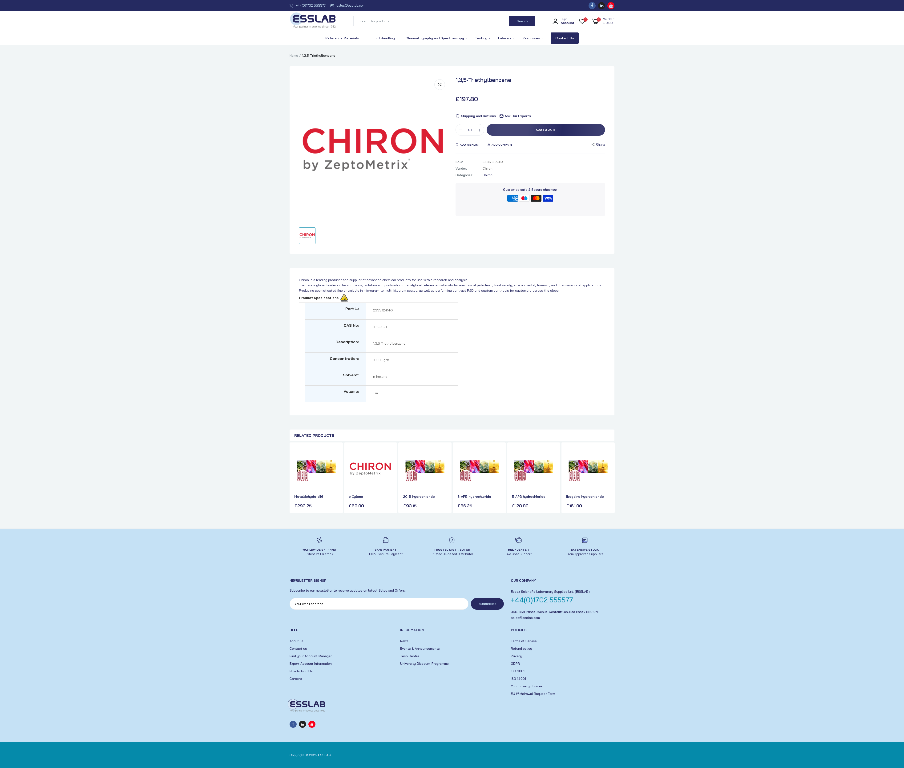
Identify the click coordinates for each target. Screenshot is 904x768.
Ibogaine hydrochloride (585, 496)
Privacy (516, 656)
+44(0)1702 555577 (311, 5)
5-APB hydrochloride (528, 496)
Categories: (464, 175)
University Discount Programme (424, 663)
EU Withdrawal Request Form (533, 694)
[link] (334, 455)
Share (600, 144)
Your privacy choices (527, 686)
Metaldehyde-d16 (308, 496)
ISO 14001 (518, 678)
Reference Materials (342, 38)
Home (294, 55)
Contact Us (564, 38)
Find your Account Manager (311, 656)
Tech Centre (409, 656)
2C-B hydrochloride (419, 496)
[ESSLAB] (313, 21)
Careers (296, 678)
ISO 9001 (518, 671)
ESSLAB (324, 755)
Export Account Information (311, 663)
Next (609, 478)
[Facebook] (592, 5)
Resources (531, 38)
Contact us (298, 648)
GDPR (515, 663)
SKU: (459, 162)
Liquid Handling (383, 38)
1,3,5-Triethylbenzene (483, 79)
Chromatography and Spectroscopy (435, 38)
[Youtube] (610, 5)
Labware (505, 38)
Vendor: (461, 168)
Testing (481, 38)
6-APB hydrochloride (474, 496)
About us (296, 641)
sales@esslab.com (350, 5)
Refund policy (521, 648)
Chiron (487, 175)
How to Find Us (301, 671)
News (404, 641)
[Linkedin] (601, 5)
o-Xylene (356, 496)
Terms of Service (524, 641)
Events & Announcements (420, 648)
